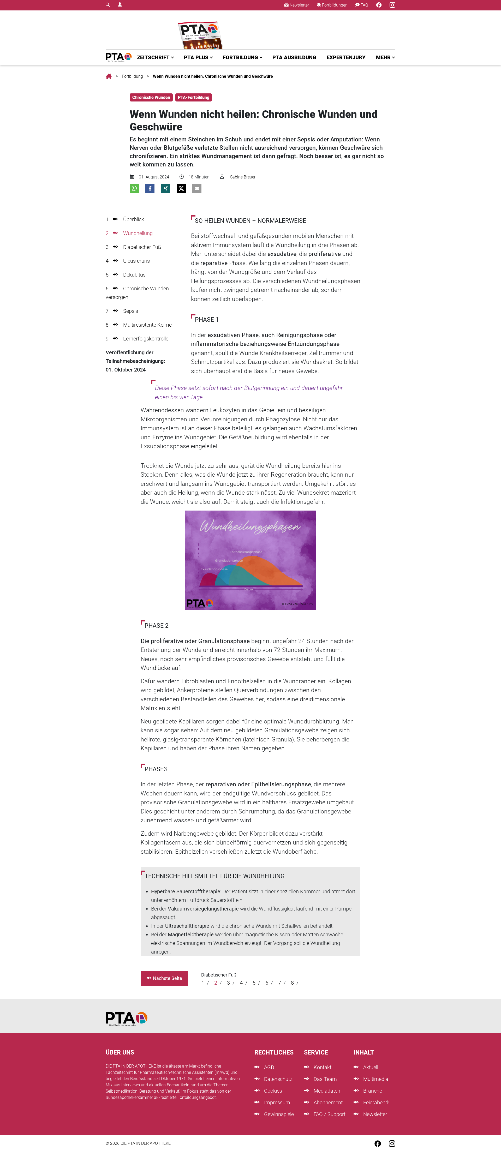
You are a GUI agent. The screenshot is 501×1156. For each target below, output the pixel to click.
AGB (268, 1067)
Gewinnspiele (278, 1114)
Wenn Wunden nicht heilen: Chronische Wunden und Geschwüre (213, 76)
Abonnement (327, 1102)
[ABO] (201, 29)
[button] (134, 188)
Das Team (324, 1079)
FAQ (364, 5)
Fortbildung (132, 76)
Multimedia (375, 1079)
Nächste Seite (167, 978)
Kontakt (321, 1067)
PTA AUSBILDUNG (294, 57)
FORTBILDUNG (240, 57)
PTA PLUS (196, 57)
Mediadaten (326, 1091)
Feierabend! (376, 1102)
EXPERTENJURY (346, 57)
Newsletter (299, 5)
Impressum (276, 1102)
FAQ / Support (328, 1114)
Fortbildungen (334, 5)
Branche (372, 1091)
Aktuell (370, 1067)
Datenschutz (278, 1079)
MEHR (383, 57)
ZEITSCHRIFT (153, 57)
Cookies (272, 1091)
